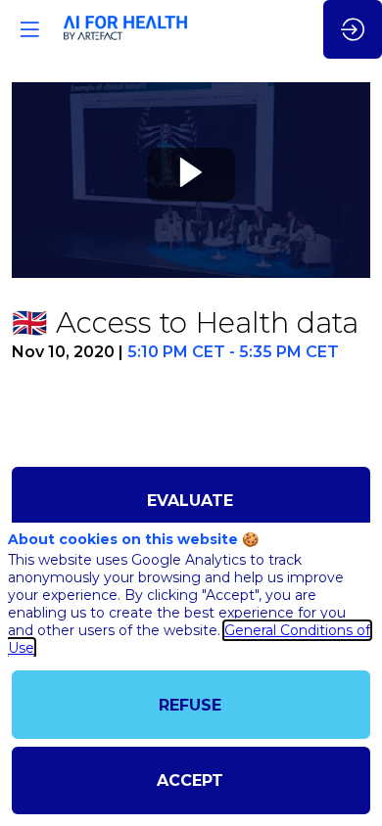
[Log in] (352, 29)
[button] (29, 29)
